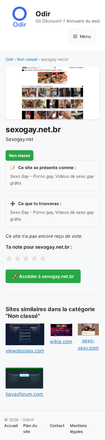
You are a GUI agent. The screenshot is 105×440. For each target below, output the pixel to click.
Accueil (11, 425)
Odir (43, 14)
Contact (57, 425)
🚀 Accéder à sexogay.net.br (43, 276)
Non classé (27, 59)
